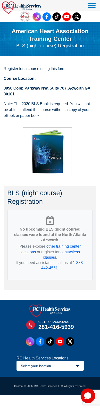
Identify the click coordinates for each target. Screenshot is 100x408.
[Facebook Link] (46, 16)
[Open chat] (88, 395)
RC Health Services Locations (42, 358)
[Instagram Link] (37, 16)
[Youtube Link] (66, 16)
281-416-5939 (56, 327)
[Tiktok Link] (56, 16)
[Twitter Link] (76, 16)
